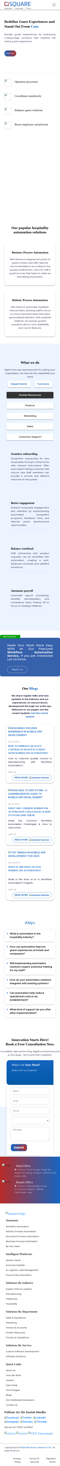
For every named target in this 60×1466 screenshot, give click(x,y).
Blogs (9, 1395)
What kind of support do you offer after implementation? (30, 1011)
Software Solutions (16, 1356)
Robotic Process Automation (21, 1231)
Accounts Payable (15, 1265)
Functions (43, 384)
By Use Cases (13, 1246)
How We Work (13, 1375)
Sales (30, 426)
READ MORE (21, 777)
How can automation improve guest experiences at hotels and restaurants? (29, 950)
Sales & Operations (16, 1317)
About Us (11, 1370)
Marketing (30, 416)
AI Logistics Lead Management (22, 1270)
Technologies (13, 1390)
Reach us (17, 669)
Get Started (16, 198)
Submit (19, 1147)
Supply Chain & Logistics (19, 1289)
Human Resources (30, 395)
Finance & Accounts (16, 1327)
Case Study (11, 1385)
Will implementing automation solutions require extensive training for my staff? (31, 967)
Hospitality (11, 1304)
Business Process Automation (22, 1241)
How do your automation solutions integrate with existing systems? (30, 981)
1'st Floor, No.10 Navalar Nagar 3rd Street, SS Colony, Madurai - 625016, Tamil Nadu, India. (35, 1172)
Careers (10, 1380)
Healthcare (11, 1299)
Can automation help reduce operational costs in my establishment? (27, 996)
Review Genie (13, 1260)
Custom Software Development (22, 1351)
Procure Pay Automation (19, 1275)
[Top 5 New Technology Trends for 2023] (30, 794)
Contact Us (11, 1405)
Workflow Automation (17, 1226)
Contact (10, 53)
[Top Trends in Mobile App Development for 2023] (30, 854)
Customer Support (30, 436)
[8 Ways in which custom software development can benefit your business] (30, 732)
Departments (19, 384)
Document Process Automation (22, 1236)
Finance (30, 405)
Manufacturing (13, 1294)
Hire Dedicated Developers (20, 1400)
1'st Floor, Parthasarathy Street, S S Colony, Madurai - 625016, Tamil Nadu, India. (31, 1189)
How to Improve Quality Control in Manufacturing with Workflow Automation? (28, 749)
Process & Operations (17, 1337)
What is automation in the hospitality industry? (25, 935)
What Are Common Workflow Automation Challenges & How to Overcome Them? (29, 811)
